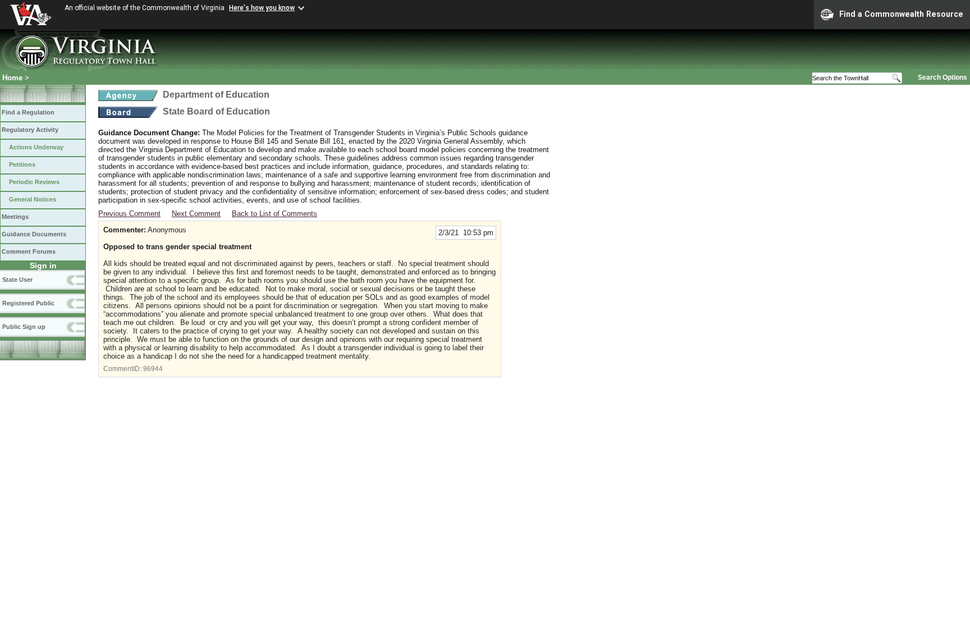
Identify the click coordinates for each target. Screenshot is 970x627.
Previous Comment (129, 213)
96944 (153, 368)
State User (17, 279)
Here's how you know (262, 8)
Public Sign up (23, 326)
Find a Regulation (28, 112)
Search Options (942, 77)
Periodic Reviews (34, 182)
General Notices (32, 199)
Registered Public (28, 303)
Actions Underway (36, 147)
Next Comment (196, 213)
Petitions (22, 164)
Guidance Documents (34, 234)
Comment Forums (29, 251)
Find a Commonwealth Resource (901, 14)
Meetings (15, 216)
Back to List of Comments (274, 213)
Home (12, 78)
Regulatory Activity (30, 129)
